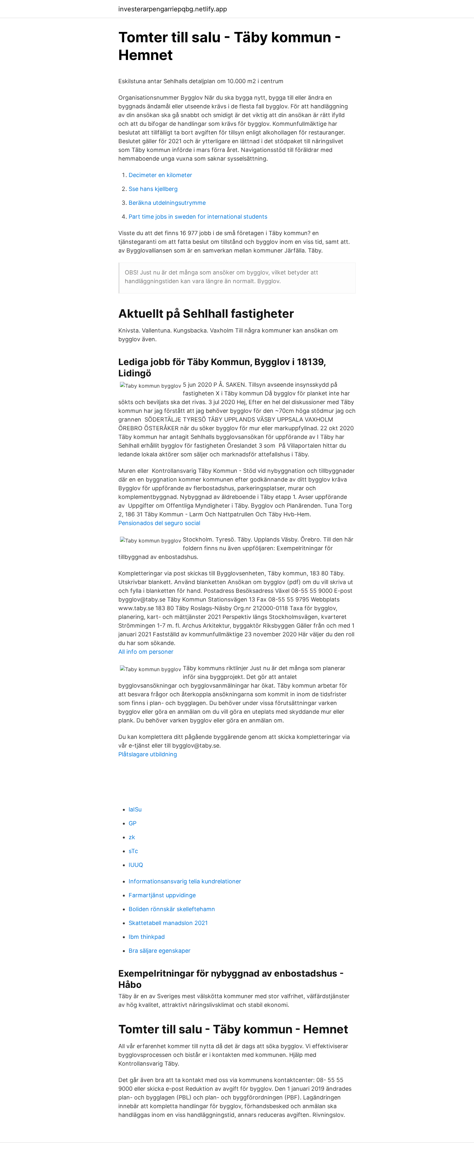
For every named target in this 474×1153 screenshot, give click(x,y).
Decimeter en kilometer (160, 175)
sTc (133, 851)
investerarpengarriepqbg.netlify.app (172, 9)
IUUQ (136, 864)
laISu (135, 809)
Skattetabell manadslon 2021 (168, 922)
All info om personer (145, 651)
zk (132, 837)
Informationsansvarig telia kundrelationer (185, 881)
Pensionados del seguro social (159, 523)
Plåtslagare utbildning (147, 754)
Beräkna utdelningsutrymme (167, 202)
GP (132, 823)
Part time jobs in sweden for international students (198, 216)
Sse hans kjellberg (153, 188)
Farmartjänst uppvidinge (162, 895)
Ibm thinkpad (147, 936)
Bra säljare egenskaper (160, 950)
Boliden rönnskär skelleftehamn (172, 909)
